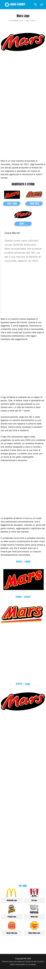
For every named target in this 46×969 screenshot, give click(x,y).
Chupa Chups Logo (34, 933)
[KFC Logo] (34, 896)
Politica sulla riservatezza (13, 961)
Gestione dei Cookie (34, 961)
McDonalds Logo (12, 900)
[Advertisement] (23, 82)
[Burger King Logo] (12, 929)
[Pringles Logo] (12, 913)
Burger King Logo (12, 933)
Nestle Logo (34, 917)
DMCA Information (18, 964)
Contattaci (31, 964)
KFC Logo (34, 900)
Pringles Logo (12, 917)
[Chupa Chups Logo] (34, 929)
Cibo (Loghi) (30, 20)
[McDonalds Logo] (12, 896)
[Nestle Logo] (34, 913)
